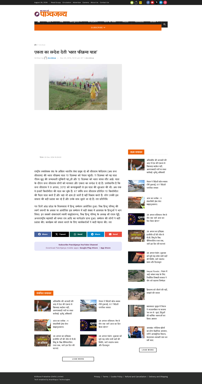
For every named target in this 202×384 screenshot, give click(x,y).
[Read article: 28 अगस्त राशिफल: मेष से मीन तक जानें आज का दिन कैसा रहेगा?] (88, 325)
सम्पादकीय (93, 21)
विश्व (61, 21)
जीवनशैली (139, 21)
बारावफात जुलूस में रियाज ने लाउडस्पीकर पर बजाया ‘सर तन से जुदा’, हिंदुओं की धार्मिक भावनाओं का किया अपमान (157, 312)
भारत (48, 21)
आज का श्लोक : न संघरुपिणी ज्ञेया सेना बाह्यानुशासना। (60, 323)
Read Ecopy (56, 2)
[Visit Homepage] (50, 13)
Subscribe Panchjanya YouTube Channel (78, 245)
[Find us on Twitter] (156, 2)
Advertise (77, 2)
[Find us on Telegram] (161, 2)
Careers (85, 2)
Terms (105, 377)
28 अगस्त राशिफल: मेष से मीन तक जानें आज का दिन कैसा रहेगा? (110, 323)
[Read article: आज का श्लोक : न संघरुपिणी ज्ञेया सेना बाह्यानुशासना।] (42, 325)
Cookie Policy (116, 377)
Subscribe (97, 27)
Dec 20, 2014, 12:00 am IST (72, 58)
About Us (94, 2)
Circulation (66, 2)
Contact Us (104, 2)
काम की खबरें (110, 21)
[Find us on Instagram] (165, 2)
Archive (42, 45)
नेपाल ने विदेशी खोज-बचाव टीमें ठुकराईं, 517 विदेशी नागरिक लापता (109, 304)
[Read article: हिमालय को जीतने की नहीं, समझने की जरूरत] (136, 294)
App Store (105, 248)
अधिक (153, 21)
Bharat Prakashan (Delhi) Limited (49, 377)
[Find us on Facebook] (148, 2)
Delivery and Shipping (158, 377)
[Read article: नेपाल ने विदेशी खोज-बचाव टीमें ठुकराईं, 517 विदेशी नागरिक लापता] (88, 306)
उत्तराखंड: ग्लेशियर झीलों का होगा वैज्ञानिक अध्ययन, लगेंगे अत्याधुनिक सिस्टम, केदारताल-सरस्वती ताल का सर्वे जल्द (157, 333)
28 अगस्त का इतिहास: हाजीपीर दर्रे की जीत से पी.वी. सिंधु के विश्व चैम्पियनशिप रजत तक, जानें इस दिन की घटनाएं (64, 342)
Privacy (97, 377)
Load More (78, 359)
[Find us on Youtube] (152, 2)
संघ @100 (74, 21)
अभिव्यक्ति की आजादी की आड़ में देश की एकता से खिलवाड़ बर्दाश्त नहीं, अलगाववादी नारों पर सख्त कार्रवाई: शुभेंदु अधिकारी (63, 307)
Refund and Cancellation (135, 377)
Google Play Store (89, 248)
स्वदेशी (125, 21)
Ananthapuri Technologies (59, 380)
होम (35, 45)
